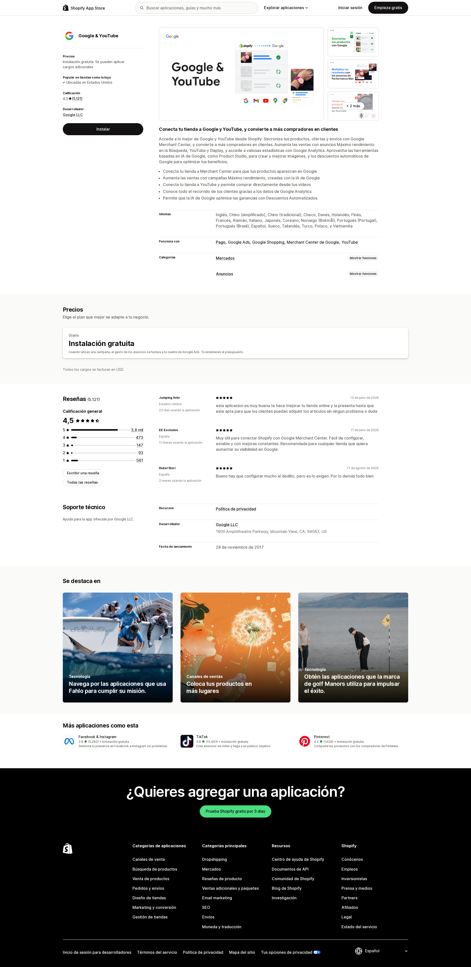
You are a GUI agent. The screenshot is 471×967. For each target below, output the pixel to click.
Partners (349, 897)
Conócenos (352, 859)
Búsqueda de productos (154, 869)
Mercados (225, 258)
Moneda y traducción (221, 926)
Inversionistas (354, 878)
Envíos (208, 916)
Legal (346, 916)
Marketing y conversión (154, 907)
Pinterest (322, 737)
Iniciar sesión (350, 7)
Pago (220, 242)
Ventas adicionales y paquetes (230, 888)
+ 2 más (353, 106)
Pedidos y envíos (148, 888)
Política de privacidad (236, 508)
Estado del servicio (359, 926)
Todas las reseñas (82, 482)
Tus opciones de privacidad (286, 952)
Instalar (103, 129)
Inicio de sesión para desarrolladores (97, 952)
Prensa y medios (356, 888)
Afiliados (349, 907)
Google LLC (73, 115)
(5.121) (77, 98)
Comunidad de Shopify (293, 878)
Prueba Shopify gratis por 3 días (235, 811)
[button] (118, 741)
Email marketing (217, 897)
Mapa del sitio (242, 952)
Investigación (284, 897)
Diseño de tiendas (149, 897)
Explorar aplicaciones (284, 7)
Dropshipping (214, 859)
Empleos (349, 869)
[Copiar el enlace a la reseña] (183, 398)
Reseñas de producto (222, 878)
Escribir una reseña (83, 473)
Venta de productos (150, 878)
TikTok (202, 737)
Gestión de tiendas (150, 916)
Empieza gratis (388, 7)
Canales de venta (148, 859)
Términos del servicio (157, 952)
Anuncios (224, 273)
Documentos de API (290, 869)
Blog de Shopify (286, 888)
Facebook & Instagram (97, 737)
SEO (206, 907)
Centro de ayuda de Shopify (298, 859)
